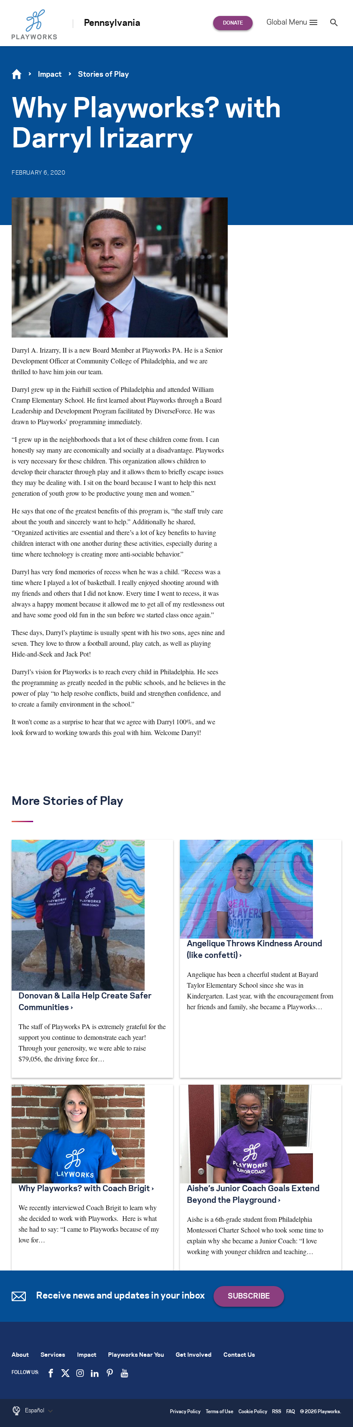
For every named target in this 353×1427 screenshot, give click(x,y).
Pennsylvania (112, 23)
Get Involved (193, 1355)
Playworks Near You (136, 1355)
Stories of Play (103, 74)
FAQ (290, 1412)
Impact (50, 74)
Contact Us (239, 1355)
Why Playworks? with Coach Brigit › (86, 1189)
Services (52, 1355)
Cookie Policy (252, 1412)
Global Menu (286, 22)
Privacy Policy (185, 1412)
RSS (276, 1412)
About (20, 1355)
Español (35, 1410)
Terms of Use (219, 1412)
